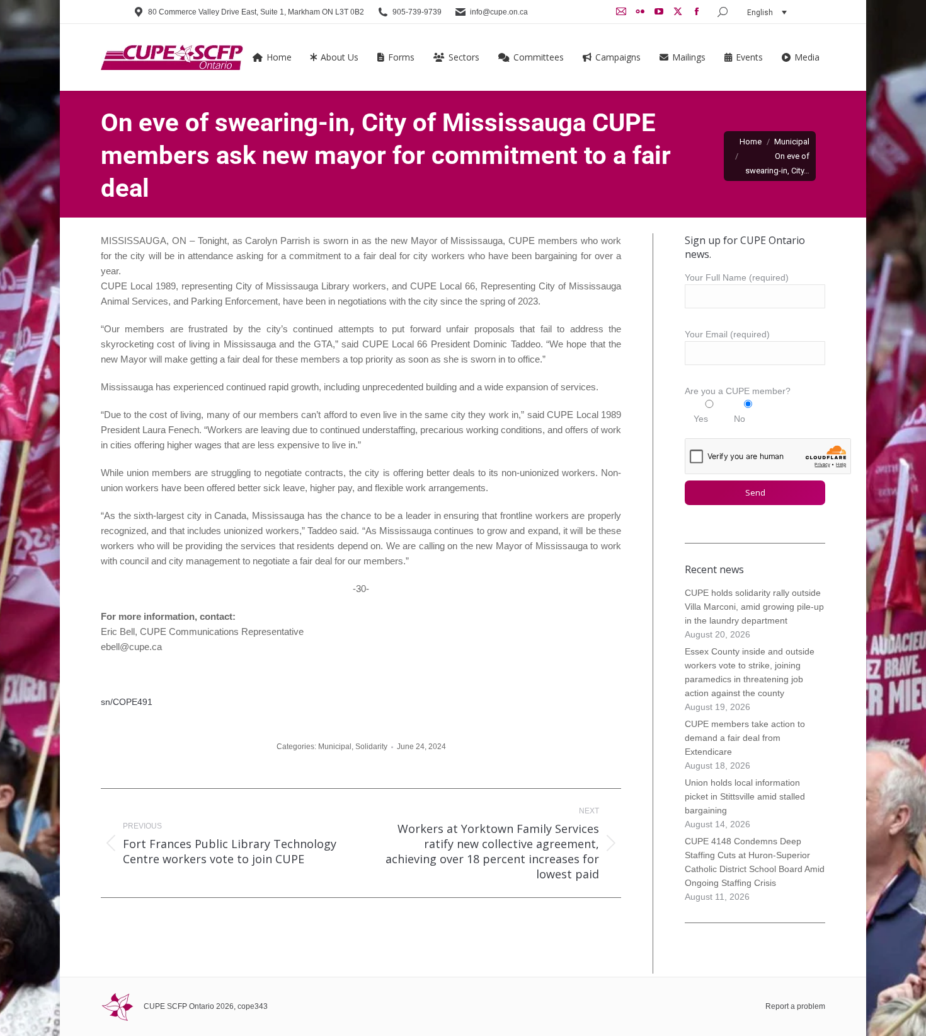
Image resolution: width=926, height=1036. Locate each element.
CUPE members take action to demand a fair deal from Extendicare (745, 738)
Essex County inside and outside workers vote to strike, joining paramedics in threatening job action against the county (750, 672)
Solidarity (371, 746)
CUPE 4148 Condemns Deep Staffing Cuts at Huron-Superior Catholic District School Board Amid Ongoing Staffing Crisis (755, 862)
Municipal (335, 746)
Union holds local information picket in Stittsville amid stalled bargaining (745, 796)
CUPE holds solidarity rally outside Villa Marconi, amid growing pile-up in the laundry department (754, 607)
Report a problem (795, 1006)
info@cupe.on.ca (499, 12)
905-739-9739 (417, 12)
